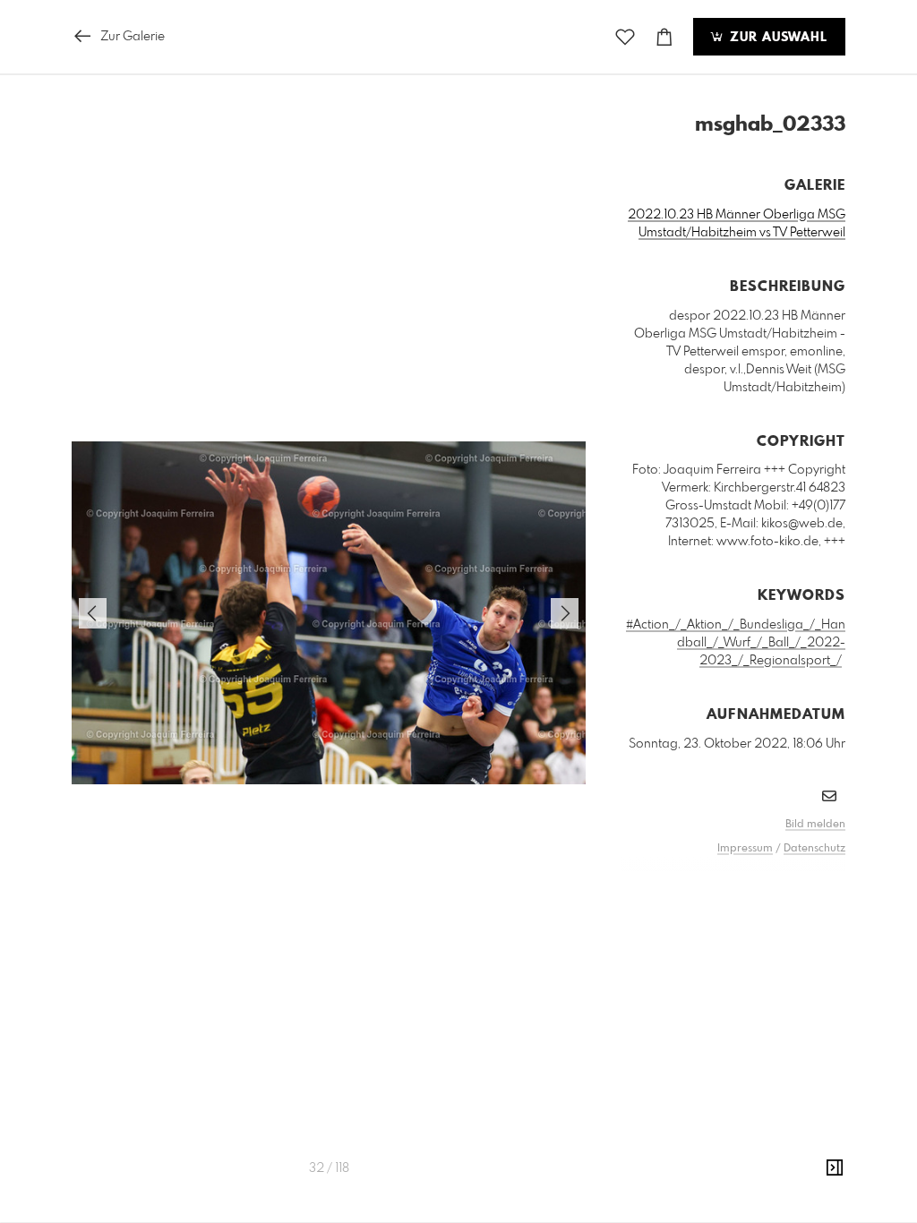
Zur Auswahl (776, 37)
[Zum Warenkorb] (664, 37)
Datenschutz (814, 848)
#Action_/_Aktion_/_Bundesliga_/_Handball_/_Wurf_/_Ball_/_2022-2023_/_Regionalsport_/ (735, 643)
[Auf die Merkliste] (625, 37)
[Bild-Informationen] (834, 1168)
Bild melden (815, 824)
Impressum (745, 848)
